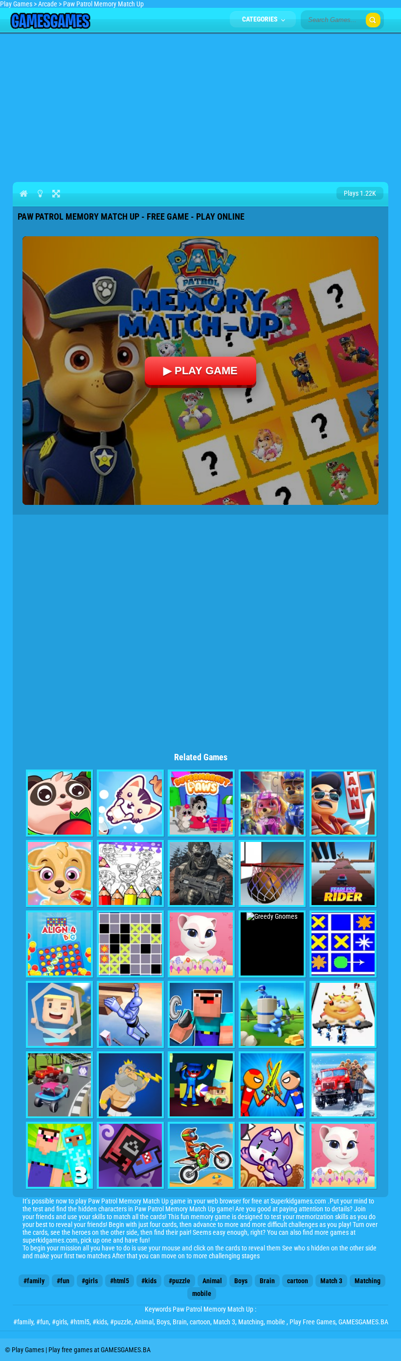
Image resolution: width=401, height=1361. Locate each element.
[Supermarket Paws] (201, 803)
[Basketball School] (272, 873)
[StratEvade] (343, 943)
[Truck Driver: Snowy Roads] (343, 1084)
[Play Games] (50, 26)
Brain (267, 1281)
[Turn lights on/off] (40, 193)
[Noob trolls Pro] (201, 1014)
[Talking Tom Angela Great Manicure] (343, 1155)
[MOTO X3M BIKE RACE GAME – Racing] (201, 1155)
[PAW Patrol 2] (59, 873)
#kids (148, 1281)
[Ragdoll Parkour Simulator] (130, 1014)
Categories (260, 19)
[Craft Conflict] (272, 1014)
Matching (367, 1281)
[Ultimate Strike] (201, 873)
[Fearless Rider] (343, 873)
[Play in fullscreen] (56, 193)
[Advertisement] (200, 105)
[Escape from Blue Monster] (201, 1084)
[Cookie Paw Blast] (130, 803)
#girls (90, 1281)
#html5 (119, 1281)
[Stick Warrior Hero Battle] (272, 1084)
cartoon (297, 1281)
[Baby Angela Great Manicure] (201, 943)
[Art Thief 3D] (343, 1014)
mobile (201, 1293)
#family (34, 1281)
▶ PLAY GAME (200, 370)
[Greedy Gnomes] (272, 943)
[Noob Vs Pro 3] (59, 1155)
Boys (240, 1281)
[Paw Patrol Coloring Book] (130, 873)
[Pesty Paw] (59, 803)
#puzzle (179, 1281)
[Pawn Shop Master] (343, 803)
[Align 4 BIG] (59, 943)
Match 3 (331, 1281)
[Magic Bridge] (272, 1155)
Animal (212, 1281)
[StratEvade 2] (130, 943)
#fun (63, 1281)
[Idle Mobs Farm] (130, 1155)
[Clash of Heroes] (130, 1084)
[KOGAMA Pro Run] (59, 1014)
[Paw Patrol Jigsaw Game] (272, 803)
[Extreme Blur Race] (59, 1084)
